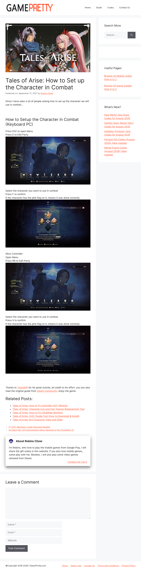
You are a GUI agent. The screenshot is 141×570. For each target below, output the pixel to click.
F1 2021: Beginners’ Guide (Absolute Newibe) (29, 427)
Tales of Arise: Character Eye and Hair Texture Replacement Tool (48, 409)
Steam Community (47, 391)
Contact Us (124, 7)
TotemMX (22, 387)
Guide (99, 7)
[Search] (131, 35)
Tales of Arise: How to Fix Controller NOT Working (40, 405)
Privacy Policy (128, 565)
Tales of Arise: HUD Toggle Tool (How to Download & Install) (46, 416)
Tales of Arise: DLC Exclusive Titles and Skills (38, 419)
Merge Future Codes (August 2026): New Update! (115, 151)
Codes (110, 7)
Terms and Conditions (108, 565)
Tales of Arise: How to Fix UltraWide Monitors (38, 412)
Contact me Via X (77, 462)
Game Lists (76, 565)
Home (88, 7)
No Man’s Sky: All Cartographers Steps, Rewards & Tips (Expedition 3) (41, 430)
